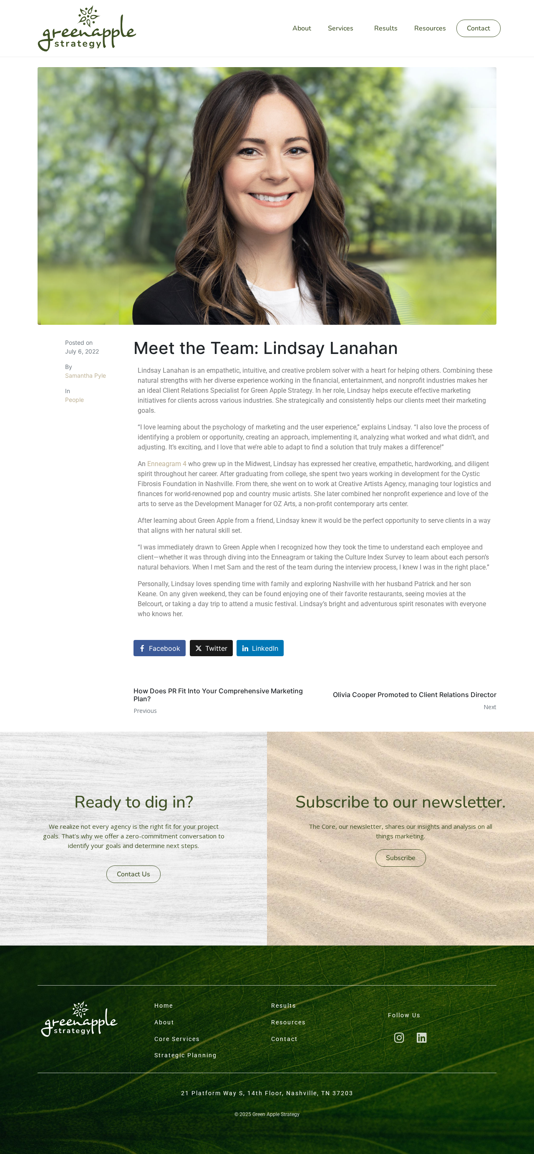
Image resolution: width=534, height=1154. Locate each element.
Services (340, 28)
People (74, 399)
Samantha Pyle (85, 375)
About (301, 28)
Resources (430, 28)
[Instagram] (399, 1037)
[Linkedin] (422, 1037)
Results (386, 28)
